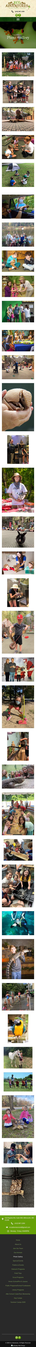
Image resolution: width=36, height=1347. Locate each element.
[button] (16, 15)
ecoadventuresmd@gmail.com (19, 1227)
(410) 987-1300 (19, 11)
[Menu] (18, 19)
